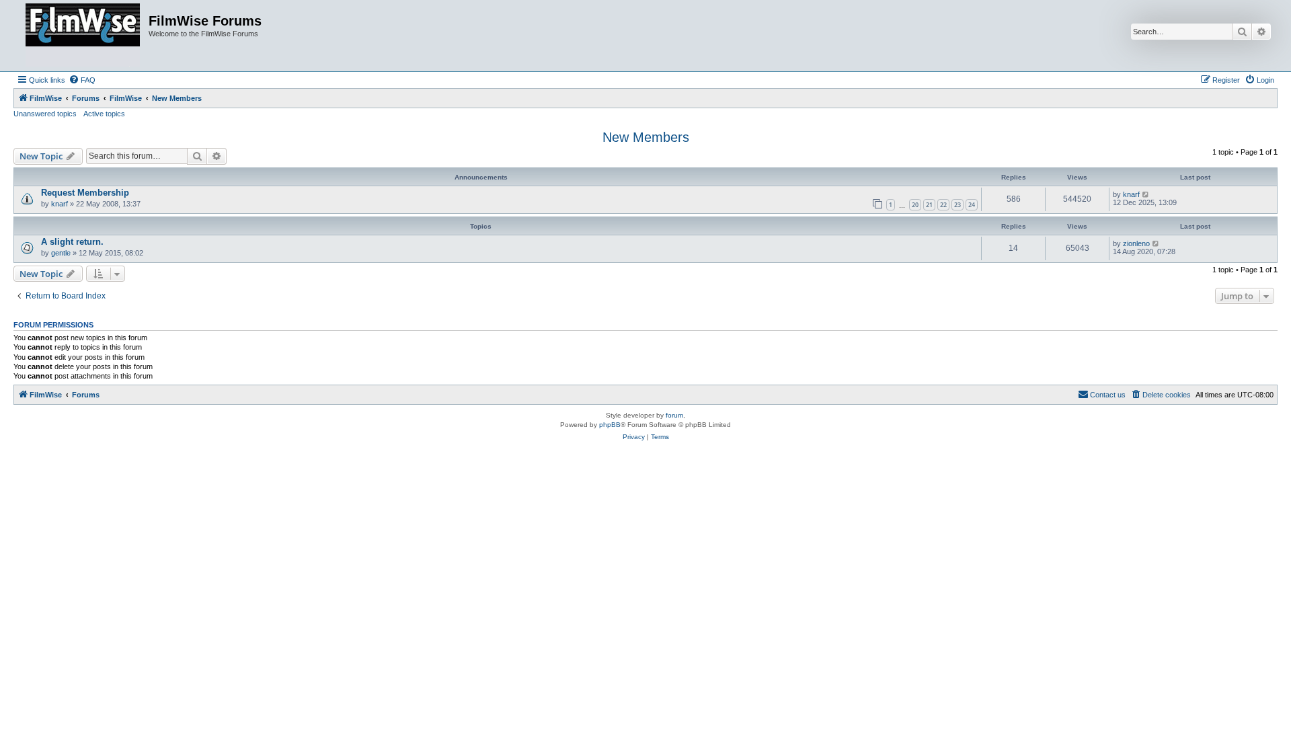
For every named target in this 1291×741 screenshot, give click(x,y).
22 (943, 204)
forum (674, 415)
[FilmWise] (83, 35)
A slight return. (72, 242)
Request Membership (85, 193)
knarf (59, 204)
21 (929, 204)
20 (915, 204)
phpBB (610, 424)
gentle (61, 253)
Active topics (104, 114)
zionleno (1136, 243)
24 (971, 204)
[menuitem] (82, 80)
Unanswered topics (45, 114)
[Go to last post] (1146, 194)
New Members (645, 137)
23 (957, 204)
